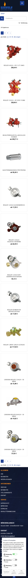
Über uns (3, 487)
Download (4, 508)
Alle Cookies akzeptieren (21, 572)
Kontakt (3, 495)
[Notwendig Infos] (4, 554)
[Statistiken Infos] (4, 560)
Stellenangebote (6, 492)
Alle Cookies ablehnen (14, 572)
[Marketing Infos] (4, 566)
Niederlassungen (6, 479)
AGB (2, 474)
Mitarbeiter (4, 490)
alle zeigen (17, 37)
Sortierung (24, 23)
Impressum (4, 506)
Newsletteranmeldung (8, 511)
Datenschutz (5, 503)
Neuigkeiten (4, 476)
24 (10, 37)
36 (12, 37)
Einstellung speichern (6, 572)
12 (8, 37)
